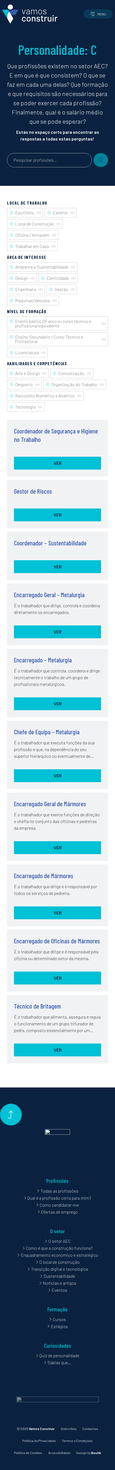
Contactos (90, 1429)
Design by (88, 1453)
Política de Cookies (28, 1453)
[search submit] (101, 160)
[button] (98, 14)
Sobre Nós (68, 1429)
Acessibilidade (59, 1453)
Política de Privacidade (39, 1441)
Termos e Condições (77, 1441)
